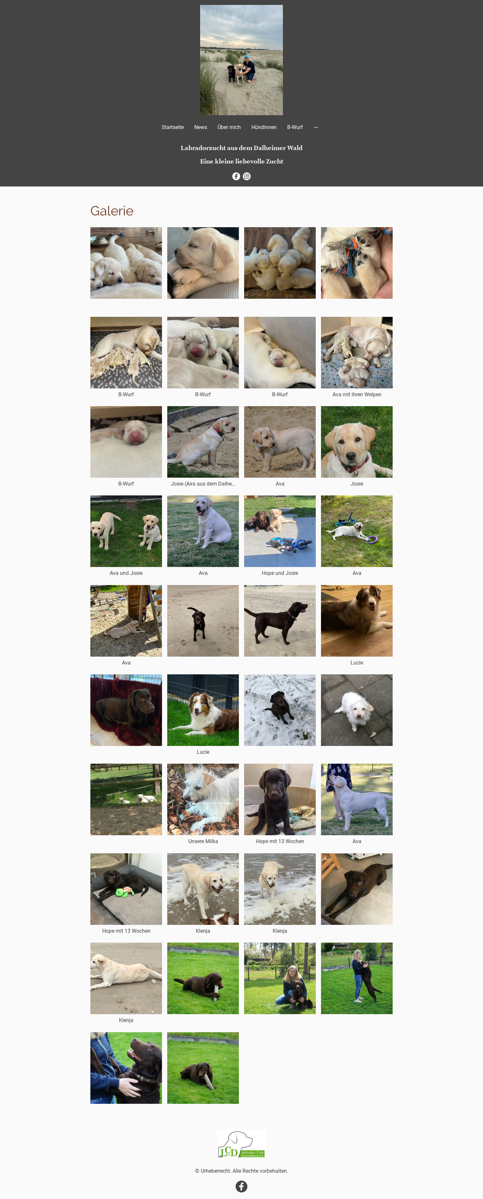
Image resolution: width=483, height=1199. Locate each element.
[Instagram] (247, 176)
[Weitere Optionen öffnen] (316, 127)
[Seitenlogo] (241, 60)
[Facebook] (236, 176)
